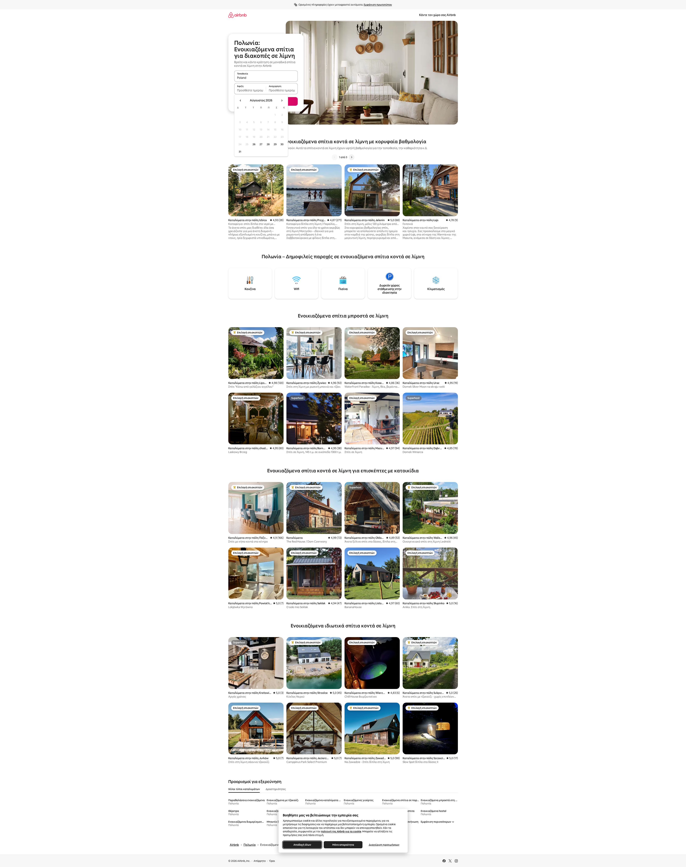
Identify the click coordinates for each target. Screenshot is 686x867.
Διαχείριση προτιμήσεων (384, 844)
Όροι (272, 861)
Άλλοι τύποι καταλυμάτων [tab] (244, 789)
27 (261, 144)
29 (275, 144)
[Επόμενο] (351, 157)
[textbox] (250, 90)
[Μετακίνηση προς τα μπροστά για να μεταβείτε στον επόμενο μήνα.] (282, 100)
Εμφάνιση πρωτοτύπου (378, 4)
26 (254, 144)
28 (268, 144)
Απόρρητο (260, 861)
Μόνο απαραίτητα (343, 844)
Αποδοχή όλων (302, 844)
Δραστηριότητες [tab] (276, 789)
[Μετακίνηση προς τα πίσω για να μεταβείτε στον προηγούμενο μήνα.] (240, 100)
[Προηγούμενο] (335, 157)
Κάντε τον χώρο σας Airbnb (437, 15)
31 (240, 151)
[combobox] (266, 78)
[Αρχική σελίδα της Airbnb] (237, 15)
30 (282, 144)
